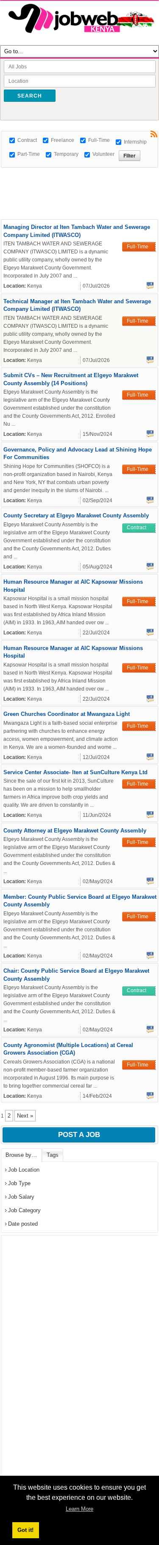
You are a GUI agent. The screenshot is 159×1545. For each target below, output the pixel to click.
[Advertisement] (80, 178)
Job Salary (21, 1197)
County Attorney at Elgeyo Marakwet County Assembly (74, 830)
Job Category (24, 1210)
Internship (135, 142)
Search (29, 96)
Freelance (62, 140)
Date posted (23, 1224)
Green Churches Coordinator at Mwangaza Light (66, 714)
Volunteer (103, 154)
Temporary (66, 154)
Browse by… (21, 1155)
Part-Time (28, 154)
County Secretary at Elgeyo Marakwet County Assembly (76, 515)
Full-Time (99, 140)
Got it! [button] (25, 1530)
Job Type (19, 1183)
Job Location (23, 1170)
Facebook (150, 285)
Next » (25, 1116)
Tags (53, 1155)
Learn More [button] (79, 1509)
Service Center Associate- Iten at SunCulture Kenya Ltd (75, 772)
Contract (27, 140)
